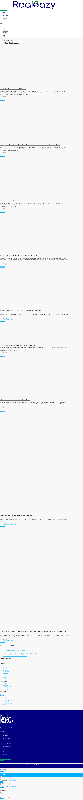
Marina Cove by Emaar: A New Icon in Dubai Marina (15, 400)
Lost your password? (12, 780)
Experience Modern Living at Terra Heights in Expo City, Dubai (14, 654)
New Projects (5, 15)
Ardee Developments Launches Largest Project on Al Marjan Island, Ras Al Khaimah (18, 650)
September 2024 (6, 674)
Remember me (5, 780)
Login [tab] (4, 774)
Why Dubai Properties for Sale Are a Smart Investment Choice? (18, 255)
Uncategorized (5, 689)
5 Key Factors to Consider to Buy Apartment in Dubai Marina (17, 345)
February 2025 (5, 668)
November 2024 (6, 671)
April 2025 (4, 666)
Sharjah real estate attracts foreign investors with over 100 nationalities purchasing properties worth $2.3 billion (33, 631)
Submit (2, 798)
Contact (4, 21)
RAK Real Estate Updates (7, 686)
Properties (5, 13)
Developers (5, 16)
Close (6, 771)
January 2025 (5, 670)
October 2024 (5, 673)
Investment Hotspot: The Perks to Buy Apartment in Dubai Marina (19, 201)
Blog (4, 19)
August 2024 (5, 675)
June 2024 (5, 678)
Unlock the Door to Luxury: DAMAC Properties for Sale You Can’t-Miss (20, 310)
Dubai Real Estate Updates (8, 97)
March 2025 (5, 667)
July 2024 (4, 677)
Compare (2, 771)
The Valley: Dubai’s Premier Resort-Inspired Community (16, 515)
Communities (5, 18)
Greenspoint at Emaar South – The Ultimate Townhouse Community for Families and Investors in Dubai (30, 145)
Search (1, 644)
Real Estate (15, 354)
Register (2, 787)
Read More (2, 100)
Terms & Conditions (12, 786)
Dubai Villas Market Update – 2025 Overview (13, 89)
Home (4, 12)
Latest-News (15, 524)
